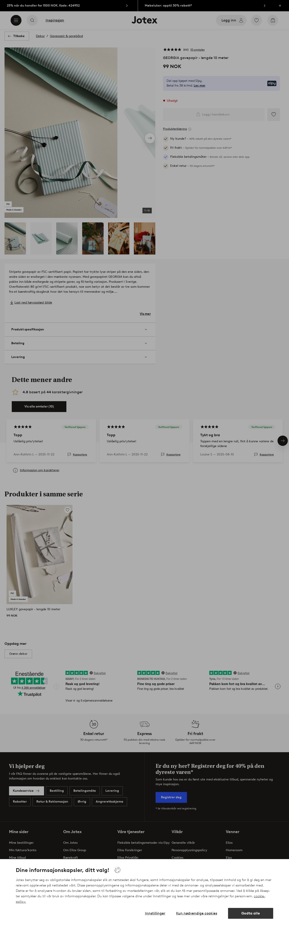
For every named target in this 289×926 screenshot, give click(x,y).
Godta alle (250, 913)
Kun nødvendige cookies (196, 913)
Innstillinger (155, 913)
